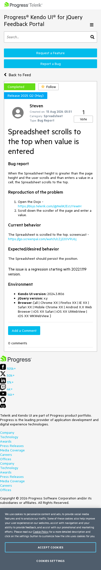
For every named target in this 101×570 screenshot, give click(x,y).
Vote (83, 119)
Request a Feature (50, 53)
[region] (50, 539)
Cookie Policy (41, 531)
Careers (6, 454)
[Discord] (3, 407)
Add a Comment (24, 330)
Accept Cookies (50, 547)
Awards (6, 441)
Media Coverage (12, 450)
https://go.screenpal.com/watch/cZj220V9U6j (42, 239)
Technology (9, 437)
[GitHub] (3, 401)
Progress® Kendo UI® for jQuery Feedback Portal (43, 20)
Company (7, 432)
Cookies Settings (50, 561)
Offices (5, 459)
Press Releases (12, 446)
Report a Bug (50, 64)
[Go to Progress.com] (16, 361)
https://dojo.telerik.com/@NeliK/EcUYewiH (49, 206)
